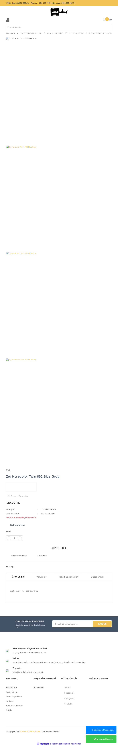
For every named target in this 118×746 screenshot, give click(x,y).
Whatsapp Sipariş (103, 739)
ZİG (8, 470)
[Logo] (59, 12)
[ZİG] (21, 486)
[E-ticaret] (59, 743)
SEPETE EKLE (59, 548)
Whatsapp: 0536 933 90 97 (63, 3)
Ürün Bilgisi (18, 576)
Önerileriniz (97, 577)
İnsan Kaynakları (14, 696)
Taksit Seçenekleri (69, 577)
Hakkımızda (11, 687)
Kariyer (9, 701)
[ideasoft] (43, 743)
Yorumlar (41, 577)
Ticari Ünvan (12, 692)
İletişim (9, 710)
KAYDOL (102, 623)
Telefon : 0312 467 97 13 (40, 3)
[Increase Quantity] (20, 538)
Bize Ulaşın (39, 687)
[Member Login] (8, 20)
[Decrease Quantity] (9, 538)
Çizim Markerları (48, 509)
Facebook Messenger (103, 729)
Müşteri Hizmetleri (14, 705)
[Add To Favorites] (16, 555)
